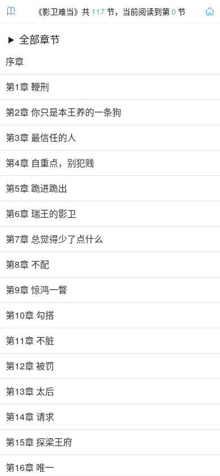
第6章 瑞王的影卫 (41, 213)
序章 (15, 61)
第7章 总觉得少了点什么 (54, 239)
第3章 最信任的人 (41, 137)
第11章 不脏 (30, 340)
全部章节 (39, 39)
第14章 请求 (30, 416)
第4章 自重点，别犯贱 (50, 163)
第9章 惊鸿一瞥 (36, 290)
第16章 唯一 (30, 467)
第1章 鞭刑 (27, 86)
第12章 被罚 (30, 366)
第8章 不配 (27, 264)
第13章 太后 (30, 391)
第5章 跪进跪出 (36, 188)
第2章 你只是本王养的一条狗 (63, 112)
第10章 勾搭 (30, 315)
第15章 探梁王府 (39, 442)
